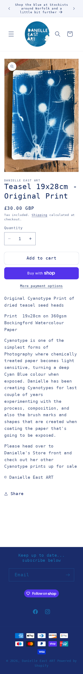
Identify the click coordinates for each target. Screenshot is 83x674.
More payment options (41, 286)
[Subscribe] (68, 574)
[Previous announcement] (9, 8)
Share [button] (17, 494)
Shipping (39, 215)
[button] (11, 34)
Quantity (13, 228)
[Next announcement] (74, 8)
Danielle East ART (38, 661)
